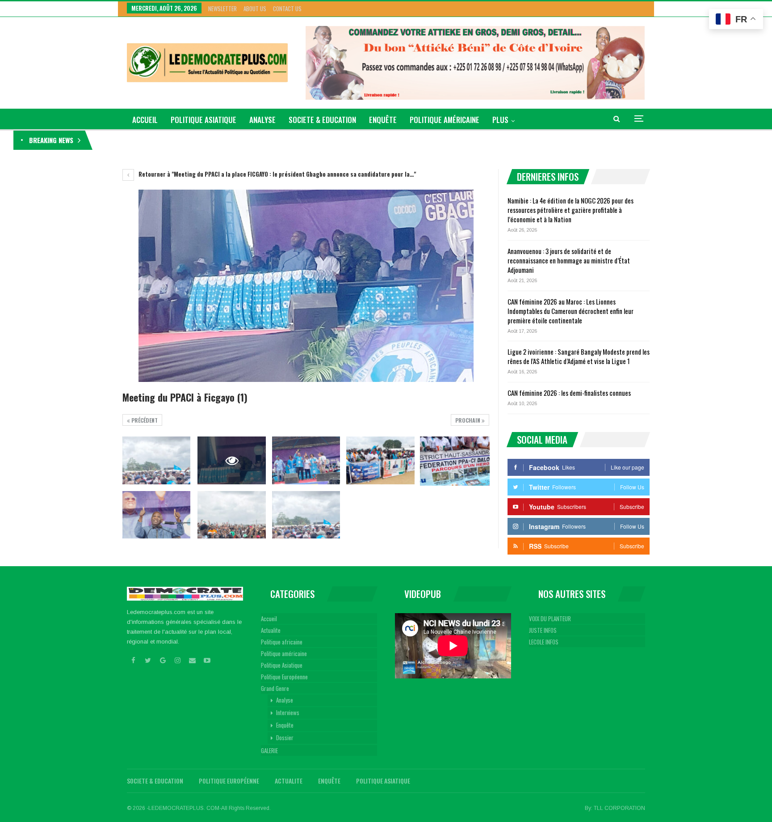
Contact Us (287, 8)
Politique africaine (281, 641)
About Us (254, 8)
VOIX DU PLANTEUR (550, 618)
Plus (500, 119)
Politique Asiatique (203, 119)
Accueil (269, 618)
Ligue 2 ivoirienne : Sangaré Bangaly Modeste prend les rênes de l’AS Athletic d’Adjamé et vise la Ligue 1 (579, 356)
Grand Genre (275, 688)
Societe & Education (322, 119)
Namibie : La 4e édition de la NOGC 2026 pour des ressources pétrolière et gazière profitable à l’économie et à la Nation (241, 140)
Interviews (287, 712)
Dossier (285, 737)
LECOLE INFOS (543, 641)
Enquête (383, 119)
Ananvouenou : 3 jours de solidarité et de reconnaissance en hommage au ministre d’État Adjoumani (569, 260)
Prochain (468, 420)
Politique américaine (444, 119)
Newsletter (222, 8)
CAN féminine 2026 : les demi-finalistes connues (569, 393)
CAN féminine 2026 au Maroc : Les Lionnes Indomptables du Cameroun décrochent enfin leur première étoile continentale (571, 311)
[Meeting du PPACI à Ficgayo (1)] (156, 460)
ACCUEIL (145, 119)
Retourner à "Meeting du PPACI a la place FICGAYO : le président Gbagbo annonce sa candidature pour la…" (276, 173)
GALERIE (269, 750)
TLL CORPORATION (619, 808)
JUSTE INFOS (543, 630)
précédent (144, 420)
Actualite (271, 630)
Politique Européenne (284, 676)
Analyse (262, 119)
